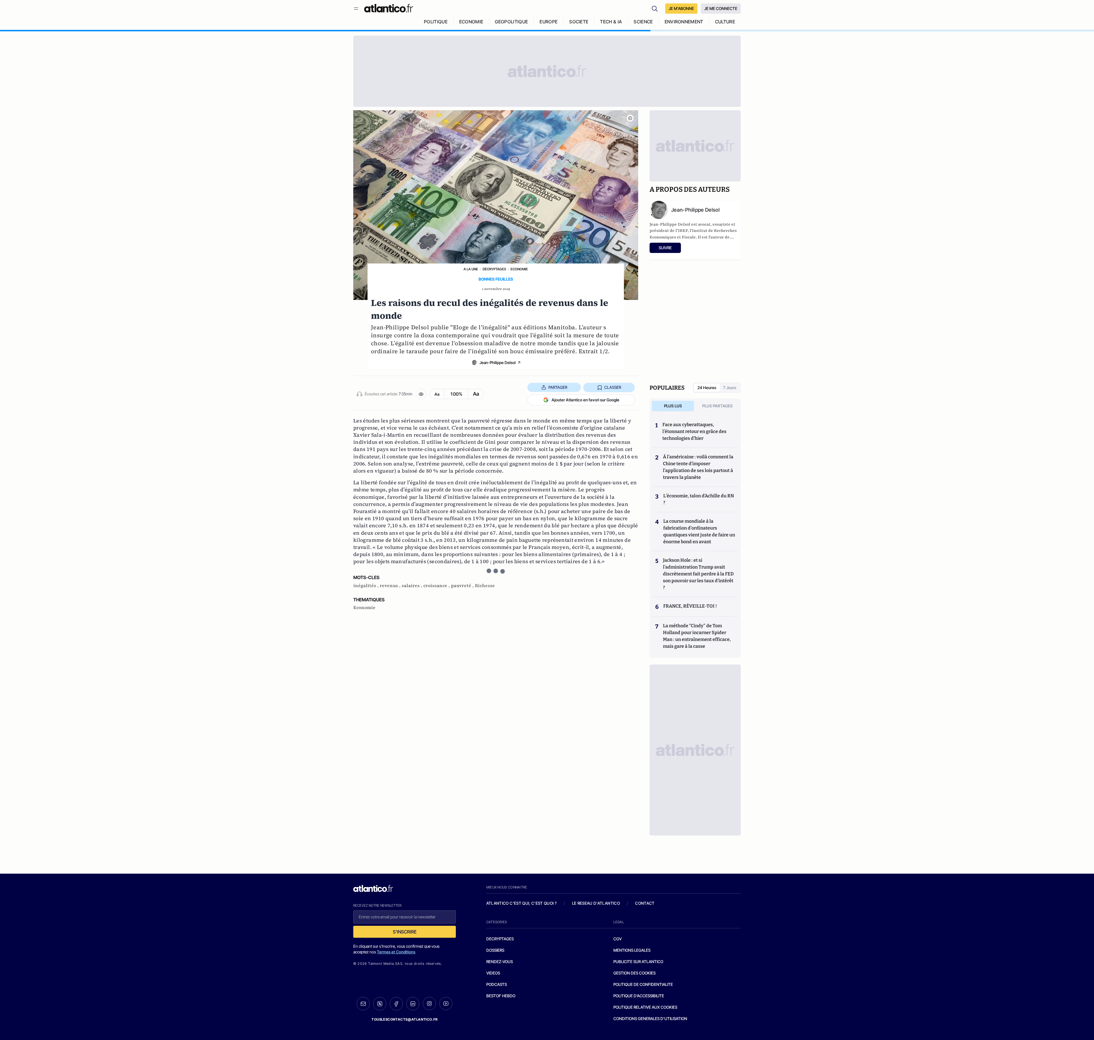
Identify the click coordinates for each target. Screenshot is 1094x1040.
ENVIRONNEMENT (684, 21)
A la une (471, 269)
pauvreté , (463, 586)
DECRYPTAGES (500, 938)
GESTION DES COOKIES (634, 972)
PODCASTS (496, 984)
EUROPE (549, 21)
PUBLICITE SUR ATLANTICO (638, 961)
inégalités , (366, 586)
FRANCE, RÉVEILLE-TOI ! (690, 606)
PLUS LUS (673, 405)
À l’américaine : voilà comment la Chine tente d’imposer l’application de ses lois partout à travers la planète (698, 467)
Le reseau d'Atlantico (596, 903)
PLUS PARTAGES (717, 405)
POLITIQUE (436, 21)
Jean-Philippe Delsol (497, 362)
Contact (644, 903)
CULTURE (725, 21)
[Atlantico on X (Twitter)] (379, 1003)
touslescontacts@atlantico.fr (405, 1019)
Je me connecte (720, 8)
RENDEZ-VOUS (499, 961)
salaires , (412, 586)
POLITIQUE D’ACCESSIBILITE (638, 995)
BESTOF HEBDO (500, 995)
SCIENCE (643, 21)
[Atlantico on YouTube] (445, 1003)
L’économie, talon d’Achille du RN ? (698, 499)
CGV (617, 938)
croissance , (437, 586)
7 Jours (729, 387)
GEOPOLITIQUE (511, 21)
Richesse (485, 586)
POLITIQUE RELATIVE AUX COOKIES (645, 1007)
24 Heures (706, 387)
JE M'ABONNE (681, 8)
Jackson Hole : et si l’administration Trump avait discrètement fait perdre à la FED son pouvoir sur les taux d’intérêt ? (698, 573)
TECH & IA (611, 21)
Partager (557, 387)
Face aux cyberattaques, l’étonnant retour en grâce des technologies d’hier (694, 431)
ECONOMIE (471, 21)
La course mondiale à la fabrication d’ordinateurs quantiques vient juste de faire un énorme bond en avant (699, 531)
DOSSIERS (495, 950)
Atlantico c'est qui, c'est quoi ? (521, 903)
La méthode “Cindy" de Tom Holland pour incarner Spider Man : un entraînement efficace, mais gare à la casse (697, 636)
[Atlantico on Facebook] (396, 1003)
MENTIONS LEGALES (631, 950)
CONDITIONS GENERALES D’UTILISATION (650, 1018)
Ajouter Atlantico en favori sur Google (585, 399)
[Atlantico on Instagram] (429, 1003)
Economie (519, 269)
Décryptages (494, 269)
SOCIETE (578, 21)
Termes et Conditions (396, 951)
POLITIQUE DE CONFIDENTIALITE (643, 984)
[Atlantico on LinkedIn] (412, 1003)
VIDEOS (493, 972)
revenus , (391, 586)
